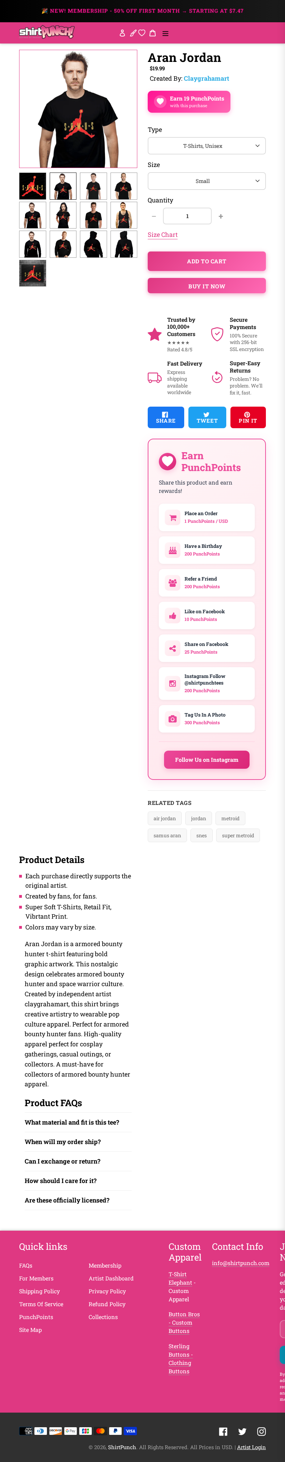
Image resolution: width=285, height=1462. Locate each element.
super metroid (238, 835)
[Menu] (165, 32)
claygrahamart (206, 78)
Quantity (160, 200)
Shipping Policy (39, 1291)
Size (154, 164)
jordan (198, 818)
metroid (230, 818)
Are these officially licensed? (67, 1200)
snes (201, 835)
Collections (103, 1316)
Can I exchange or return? (62, 1161)
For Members (36, 1278)
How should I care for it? (61, 1180)
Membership (105, 1265)
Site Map (30, 1329)
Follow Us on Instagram (206, 759)
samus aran (167, 835)
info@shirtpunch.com (240, 1263)
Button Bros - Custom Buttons (184, 1322)
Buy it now (206, 286)
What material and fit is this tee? (72, 1122)
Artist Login (251, 1447)
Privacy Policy (107, 1291)
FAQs (25, 1265)
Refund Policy (107, 1304)
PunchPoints (36, 1316)
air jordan (165, 818)
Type (155, 129)
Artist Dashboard (111, 1278)
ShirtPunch (122, 1447)
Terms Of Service (41, 1304)
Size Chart (163, 234)
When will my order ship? (63, 1141)
